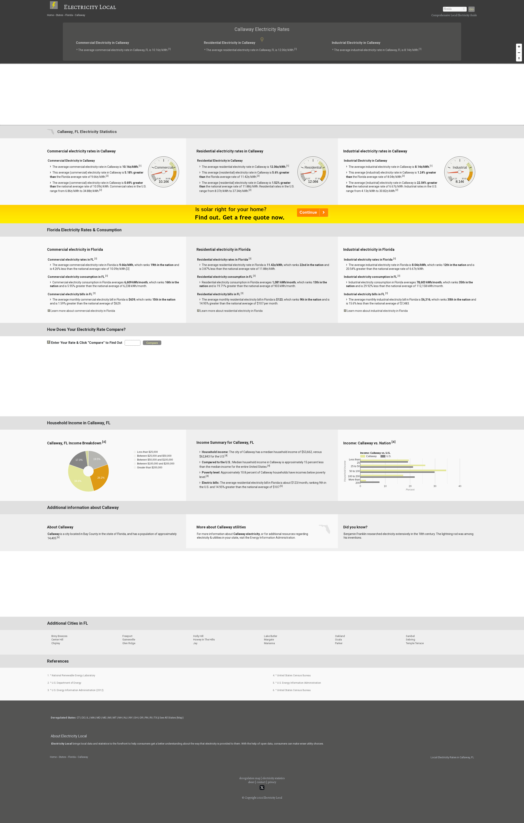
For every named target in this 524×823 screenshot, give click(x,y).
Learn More (218, 412)
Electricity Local (90, 6)
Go (471, 9)
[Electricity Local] (56, 6)
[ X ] (325, 379)
